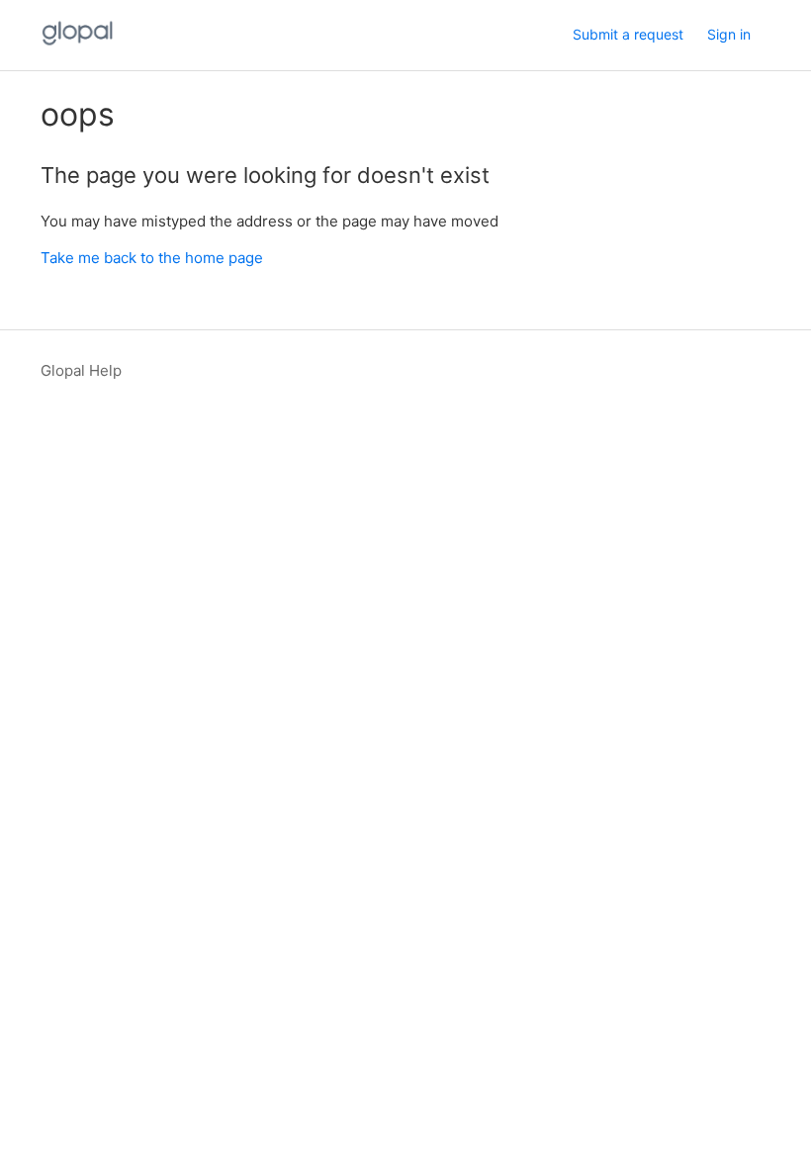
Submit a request (628, 34)
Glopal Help (81, 370)
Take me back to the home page (152, 257)
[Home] (78, 45)
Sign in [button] (729, 34)
